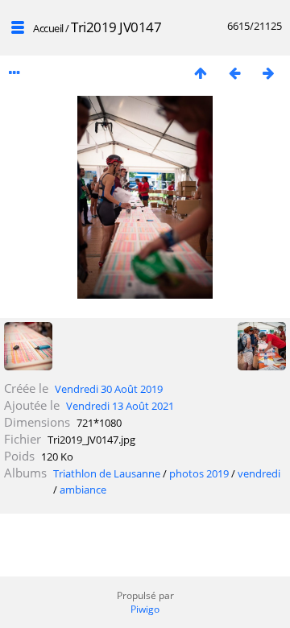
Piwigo (145, 609)
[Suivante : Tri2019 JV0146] (268, 73)
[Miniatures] (201, 73)
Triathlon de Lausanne (106, 473)
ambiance (83, 489)
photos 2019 (199, 473)
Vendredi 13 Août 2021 (120, 406)
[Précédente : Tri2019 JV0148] (234, 73)
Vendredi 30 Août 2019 (109, 389)
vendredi (259, 473)
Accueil (48, 28)
